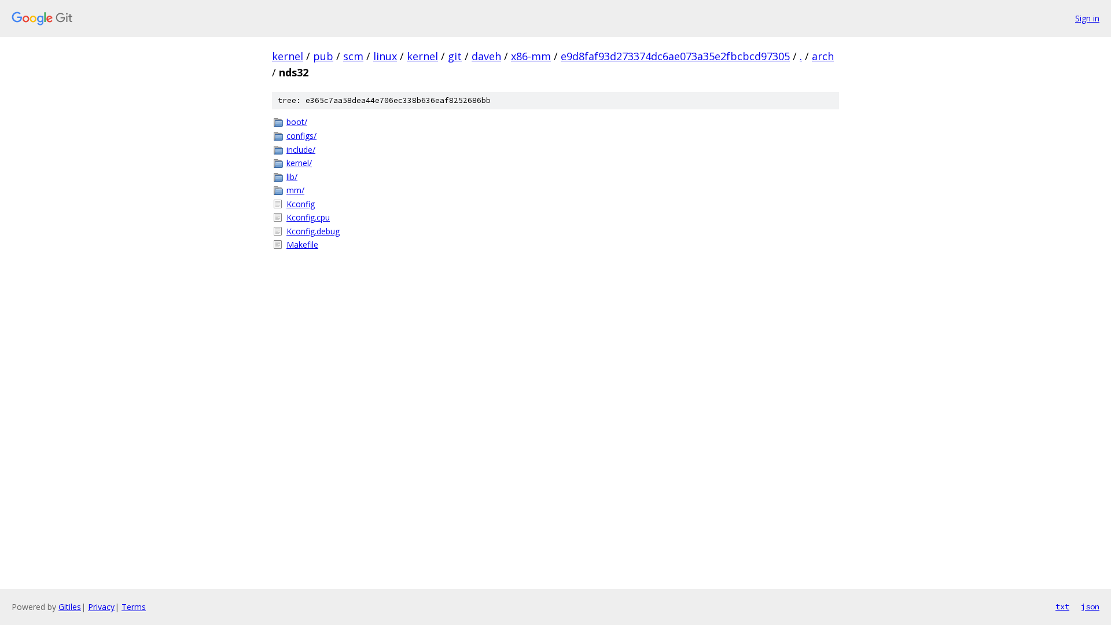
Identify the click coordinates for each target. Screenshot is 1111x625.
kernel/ (299, 162)
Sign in (1087, 18)
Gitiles (69, 606)
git (455, 56)
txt (1062, 606)
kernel (287, 56)
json (1090, 606)
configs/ (301, 135)
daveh (486, 56)
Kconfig (300, 203)
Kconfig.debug (313, 231)
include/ (300, 149)
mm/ (295, 190)
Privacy (101, 606)
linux (385, 56)
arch (823, 56)
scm (353, 56)
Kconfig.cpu (308, 217)
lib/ (291, 176)
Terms (134, 606)
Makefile (302, 244)
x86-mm (531, 56)
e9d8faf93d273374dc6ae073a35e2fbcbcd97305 (675, 56)
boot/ (296, 121)
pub (323, 56)
